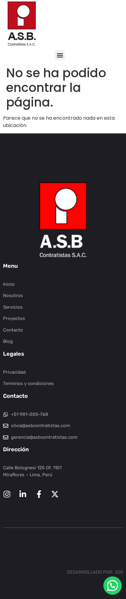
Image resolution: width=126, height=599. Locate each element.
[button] (60, 55)
